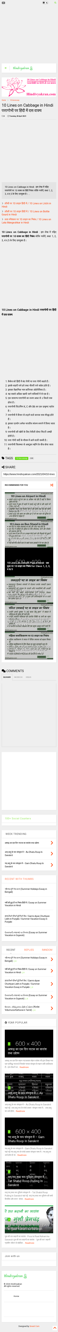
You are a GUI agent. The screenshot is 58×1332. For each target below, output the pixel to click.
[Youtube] (3, 3)
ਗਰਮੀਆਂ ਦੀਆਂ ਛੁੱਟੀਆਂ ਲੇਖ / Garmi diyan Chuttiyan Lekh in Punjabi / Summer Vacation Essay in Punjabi (27, 919)
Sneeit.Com (34, 1326)
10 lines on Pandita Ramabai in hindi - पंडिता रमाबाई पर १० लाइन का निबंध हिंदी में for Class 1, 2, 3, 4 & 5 (28, 622)
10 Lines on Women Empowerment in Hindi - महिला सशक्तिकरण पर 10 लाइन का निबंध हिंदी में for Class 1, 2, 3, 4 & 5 (28, 649)
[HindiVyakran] (23, 69)
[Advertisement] (27, 34)
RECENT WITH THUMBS (19, 879)
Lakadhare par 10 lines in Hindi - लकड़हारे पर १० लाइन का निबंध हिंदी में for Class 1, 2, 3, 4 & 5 (26, 594)
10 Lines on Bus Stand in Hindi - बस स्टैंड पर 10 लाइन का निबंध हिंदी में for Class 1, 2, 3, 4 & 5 (28, 538)
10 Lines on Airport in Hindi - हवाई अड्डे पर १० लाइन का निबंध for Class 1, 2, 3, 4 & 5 (28, 510)
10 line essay (14, 100)
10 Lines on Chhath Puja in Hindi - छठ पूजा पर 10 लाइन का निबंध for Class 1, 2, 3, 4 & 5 (28, 566)
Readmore (24, 1067)
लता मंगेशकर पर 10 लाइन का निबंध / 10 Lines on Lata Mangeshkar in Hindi (26, 221)
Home (4, 100)
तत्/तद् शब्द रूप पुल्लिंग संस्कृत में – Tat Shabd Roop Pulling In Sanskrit (27, 1181)
